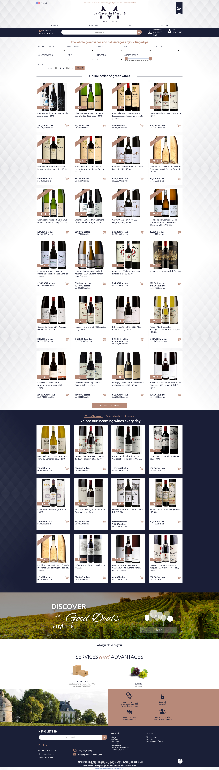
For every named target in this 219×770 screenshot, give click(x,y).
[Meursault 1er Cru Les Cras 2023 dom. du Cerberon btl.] (53, 453)
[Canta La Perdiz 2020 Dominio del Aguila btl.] (53, 110)
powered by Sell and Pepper (102, 768)
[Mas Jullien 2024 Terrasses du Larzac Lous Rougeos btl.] (53, 163)
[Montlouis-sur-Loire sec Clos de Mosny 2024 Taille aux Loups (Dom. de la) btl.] (166, 217)
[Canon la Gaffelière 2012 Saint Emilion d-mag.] (128, 268)
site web (111, 768)
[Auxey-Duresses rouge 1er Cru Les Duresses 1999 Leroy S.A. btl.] (165, 379)
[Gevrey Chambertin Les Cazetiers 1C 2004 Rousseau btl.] (90, 453)
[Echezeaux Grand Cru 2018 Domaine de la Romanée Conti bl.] (53, 268)
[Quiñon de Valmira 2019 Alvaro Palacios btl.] (53, 324)
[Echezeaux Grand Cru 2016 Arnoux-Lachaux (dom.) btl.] (53, 379)
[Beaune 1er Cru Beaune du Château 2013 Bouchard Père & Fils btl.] (128, 562)
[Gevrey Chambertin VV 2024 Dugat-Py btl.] (128, 217)
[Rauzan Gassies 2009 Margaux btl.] (165, 506)
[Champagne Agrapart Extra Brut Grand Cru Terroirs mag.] (53, 217)
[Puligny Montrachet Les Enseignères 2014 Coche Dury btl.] (165, 324)
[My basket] (179, 8)
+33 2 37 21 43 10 (85, 751)
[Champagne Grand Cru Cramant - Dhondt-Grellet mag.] (91, 217)
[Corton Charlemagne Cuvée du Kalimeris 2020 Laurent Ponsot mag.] (91, 268)
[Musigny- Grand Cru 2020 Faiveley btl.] (90, 324)
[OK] (139, 32)
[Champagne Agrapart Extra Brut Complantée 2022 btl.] (90, 110)
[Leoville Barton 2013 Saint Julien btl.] (128, 506)
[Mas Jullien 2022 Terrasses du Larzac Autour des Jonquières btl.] (128, 110)
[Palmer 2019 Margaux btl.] (165, 268)
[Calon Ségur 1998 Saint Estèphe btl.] (165, 453)
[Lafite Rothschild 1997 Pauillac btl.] (91, 562)
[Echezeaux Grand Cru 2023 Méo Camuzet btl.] (128, 324)
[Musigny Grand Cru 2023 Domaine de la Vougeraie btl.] (128, 379)
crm (123, 768)
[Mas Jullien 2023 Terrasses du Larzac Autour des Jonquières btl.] (90, 163)
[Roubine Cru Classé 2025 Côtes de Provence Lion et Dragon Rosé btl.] (166, 163)
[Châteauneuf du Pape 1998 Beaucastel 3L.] (91, 379)
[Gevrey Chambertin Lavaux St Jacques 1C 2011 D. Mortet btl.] (165, 562)
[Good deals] (158, 621)
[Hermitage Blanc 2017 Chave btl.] (165, 110)
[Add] (67, 125)
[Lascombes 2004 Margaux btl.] (53, 506)
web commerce (117, 768)
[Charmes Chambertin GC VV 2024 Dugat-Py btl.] (128, 163)
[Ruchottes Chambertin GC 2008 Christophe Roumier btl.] (128, 453)
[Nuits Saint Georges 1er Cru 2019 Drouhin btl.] (91, 506)
